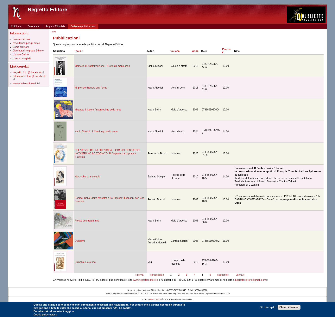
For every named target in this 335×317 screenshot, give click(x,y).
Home (53, 32)
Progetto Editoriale (55, 26)
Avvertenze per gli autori (26, 43)
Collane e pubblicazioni (83, 26)
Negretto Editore (47, 9)
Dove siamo (34, 26)
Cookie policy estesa (45, 314)
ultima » (240, 274)
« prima (139, 274)
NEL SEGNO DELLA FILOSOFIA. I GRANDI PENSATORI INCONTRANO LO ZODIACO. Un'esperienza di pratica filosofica (107, 153)
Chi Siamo (16, 26)
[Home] (17, 12)
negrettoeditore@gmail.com (251, 279)
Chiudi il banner (289, 307)
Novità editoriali (21, 39)
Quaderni (80, 240)
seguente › (223, 274)
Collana (175, 51)
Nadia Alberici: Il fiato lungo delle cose (96, 131)
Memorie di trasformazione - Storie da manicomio (102, 65)
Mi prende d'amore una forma (91, 87)
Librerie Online (21, 54)
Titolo (77, 51)
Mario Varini (156, 299)
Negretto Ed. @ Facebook (28, 72)
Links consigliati (22, 58)
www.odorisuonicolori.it (26, 83)
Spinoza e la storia (85, 262)
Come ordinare (21, 46)
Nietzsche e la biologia (87, 176)
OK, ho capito (267, 307)
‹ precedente (157, 274)
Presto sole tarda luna (87, 220)
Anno (195, 51)
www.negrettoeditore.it (145, 279)
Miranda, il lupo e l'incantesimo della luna (98, 109)
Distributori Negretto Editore (28, 50)
